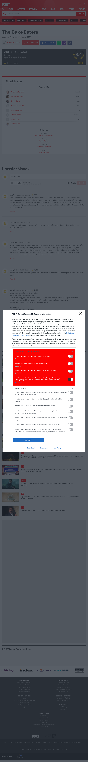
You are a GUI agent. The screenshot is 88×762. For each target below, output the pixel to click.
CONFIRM (29, 440)
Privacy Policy (56, 448)
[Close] (81, 314)
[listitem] (44, 351)
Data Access (44, 448)
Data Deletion (31, 448)
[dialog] (44, 381)
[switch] (70, 356)
